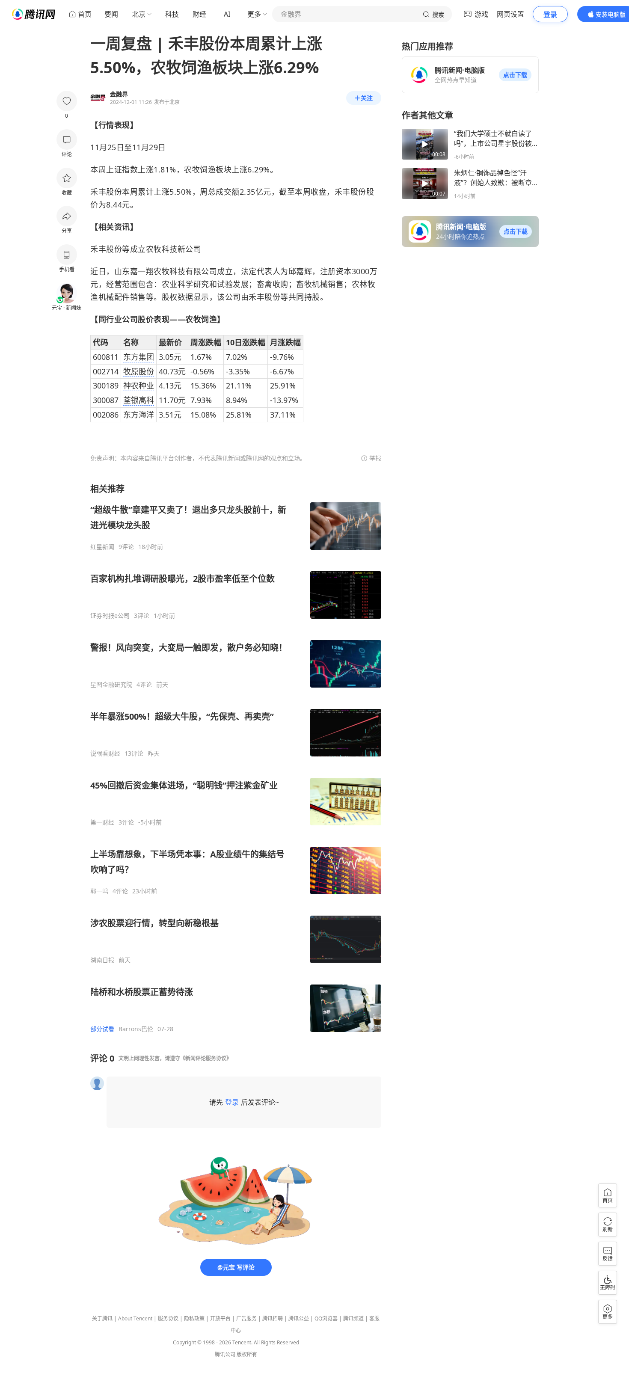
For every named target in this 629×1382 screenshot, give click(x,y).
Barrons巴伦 (136, 1029)
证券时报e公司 (110, 616)
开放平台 (220, 1318)
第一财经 (102, 822)
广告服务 (246, 1318)
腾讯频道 (353, 1318)
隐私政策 (194, 1318)
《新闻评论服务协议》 (205, 1058)
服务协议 (168, 1318)
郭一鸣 (99, 891)
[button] (515, 74)
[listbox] (235, 758)
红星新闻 (102, 547)
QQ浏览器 (326, 1318)
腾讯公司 (225, 1354)
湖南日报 (102, 960)
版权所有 (247, 1354)
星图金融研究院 (111, 685)
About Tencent (135, 1318)
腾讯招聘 (272, 1318)
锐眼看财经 (105, 753)
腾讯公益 (298, 1318)
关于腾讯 (102, 1318)
